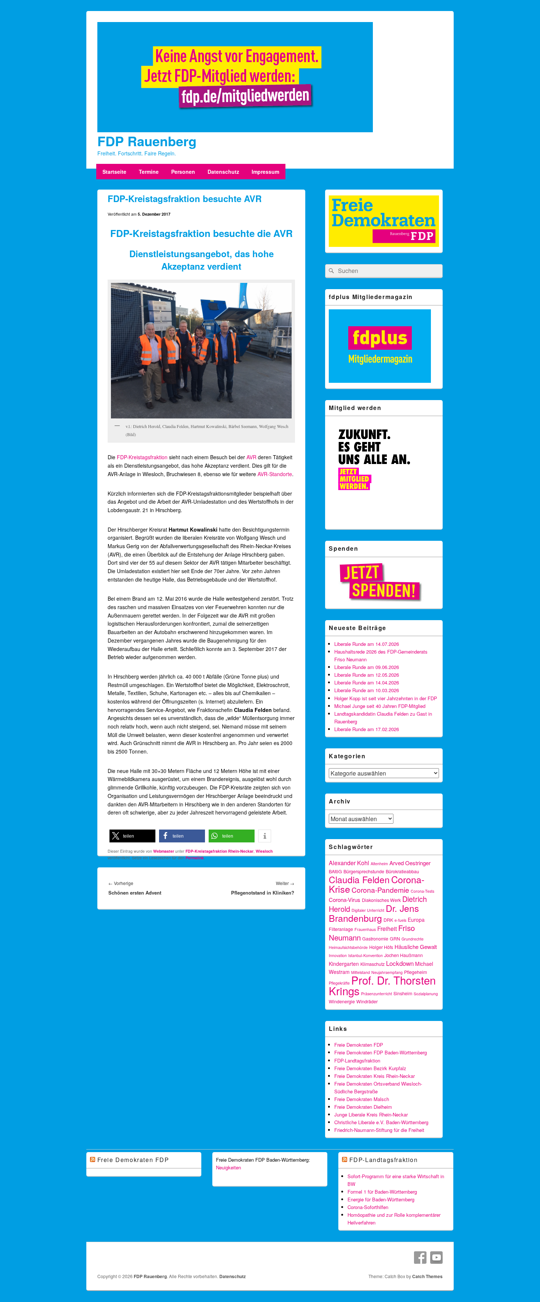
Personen (183, 171)
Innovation (338, 955)
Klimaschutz (372, 964)
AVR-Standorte (275, 474)
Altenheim (379, 863)
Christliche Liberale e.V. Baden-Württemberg (381, 1122)
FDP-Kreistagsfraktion (142, 457)
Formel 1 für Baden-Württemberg (382, 1191)
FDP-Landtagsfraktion (357, 1060)
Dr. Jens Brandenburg (374, 913)
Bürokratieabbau (402, 871)
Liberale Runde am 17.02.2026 (366, 729)
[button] (132, 836)
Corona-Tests (422, 891)
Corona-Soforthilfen (368, 1207)
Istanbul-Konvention (365, 955)
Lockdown (400, 963)
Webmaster (163, 851)
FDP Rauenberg (147, 140)
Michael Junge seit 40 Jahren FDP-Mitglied (379, 705)
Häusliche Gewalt (416, 946)
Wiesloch (264, 851)
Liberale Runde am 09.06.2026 (366, 666)
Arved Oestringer (410, 863)
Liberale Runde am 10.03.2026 (366, 690)
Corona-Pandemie (380, 890)
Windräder (367, 1001)
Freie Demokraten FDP (358, 1044)
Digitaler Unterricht (368, 910)
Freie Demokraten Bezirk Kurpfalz (370, 1068)
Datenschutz (223, 171)
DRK (388, 920)
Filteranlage (341, 929)
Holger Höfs (381, 947)
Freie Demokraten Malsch (361, 1099)
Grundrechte (413, 939)
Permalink (195, 857)
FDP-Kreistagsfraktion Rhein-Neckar (219, 851)
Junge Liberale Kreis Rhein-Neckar (371, 1114)
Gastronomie (375, 938)
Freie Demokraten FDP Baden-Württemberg (380, 1052)
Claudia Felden (359, 879)
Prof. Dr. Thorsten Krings (382, 985)
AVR (251, 457)
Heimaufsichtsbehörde (348, 947)
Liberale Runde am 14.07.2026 (366, 643)
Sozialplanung (426, 993)
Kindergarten (344, 963)
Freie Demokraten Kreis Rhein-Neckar (374, 1075)
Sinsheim (402, 993)
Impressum (265, 171)
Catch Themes (427, 1276)
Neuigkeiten (228, 1167)
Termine (149, 171)
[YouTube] (436, 1257)
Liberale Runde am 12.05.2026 (366, 674)
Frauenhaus (365, 929)
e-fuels (400, 920)
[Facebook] (420, 1257)
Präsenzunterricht (376, 993)
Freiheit (387, 928)
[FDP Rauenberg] (235, 130)
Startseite (114, 171)
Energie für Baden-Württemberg (381, 1199)
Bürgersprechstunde (363, 871)
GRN (395, 938)
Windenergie (342, 1001)
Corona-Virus (344, 899)
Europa (416, 919)
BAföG (335, 871)
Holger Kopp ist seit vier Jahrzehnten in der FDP (385, 698)
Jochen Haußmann (403, 955)
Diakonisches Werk (381, 900)
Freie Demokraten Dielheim (363, 1106)
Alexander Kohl (349, 863)
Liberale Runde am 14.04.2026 (366, 682)
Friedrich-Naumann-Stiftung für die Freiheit (379, 1129)
